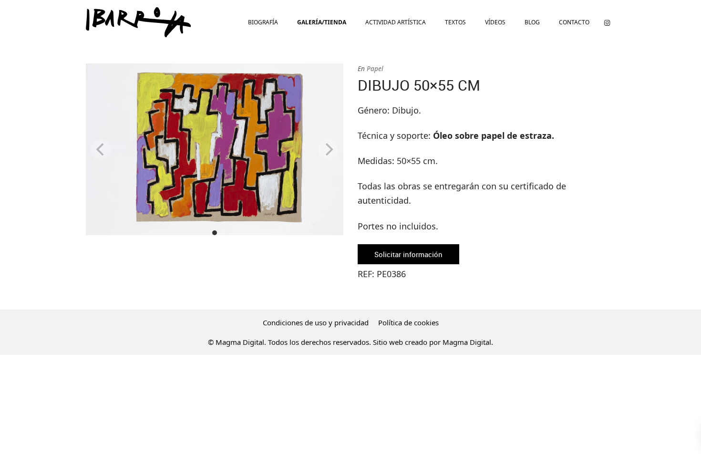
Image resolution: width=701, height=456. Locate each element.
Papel (375, 68)
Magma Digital (467, 342)
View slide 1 (214, 232)
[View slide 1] (214, 149)
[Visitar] (607, 22)
